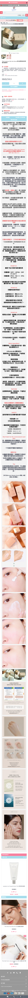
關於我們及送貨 (14, 119)
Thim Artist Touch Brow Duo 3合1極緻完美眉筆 (14, 926)
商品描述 (8, 117)
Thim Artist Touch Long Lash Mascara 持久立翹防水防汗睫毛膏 (14, 961)
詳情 (12, 100)
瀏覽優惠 (20, 20)
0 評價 (9, 89)
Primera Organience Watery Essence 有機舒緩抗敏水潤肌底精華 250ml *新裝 (14, 887)
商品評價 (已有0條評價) (20, 117)
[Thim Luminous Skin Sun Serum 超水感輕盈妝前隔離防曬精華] (14, 39)
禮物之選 (4, 857)
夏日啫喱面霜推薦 (14, 2)
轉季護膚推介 (5, 854)
